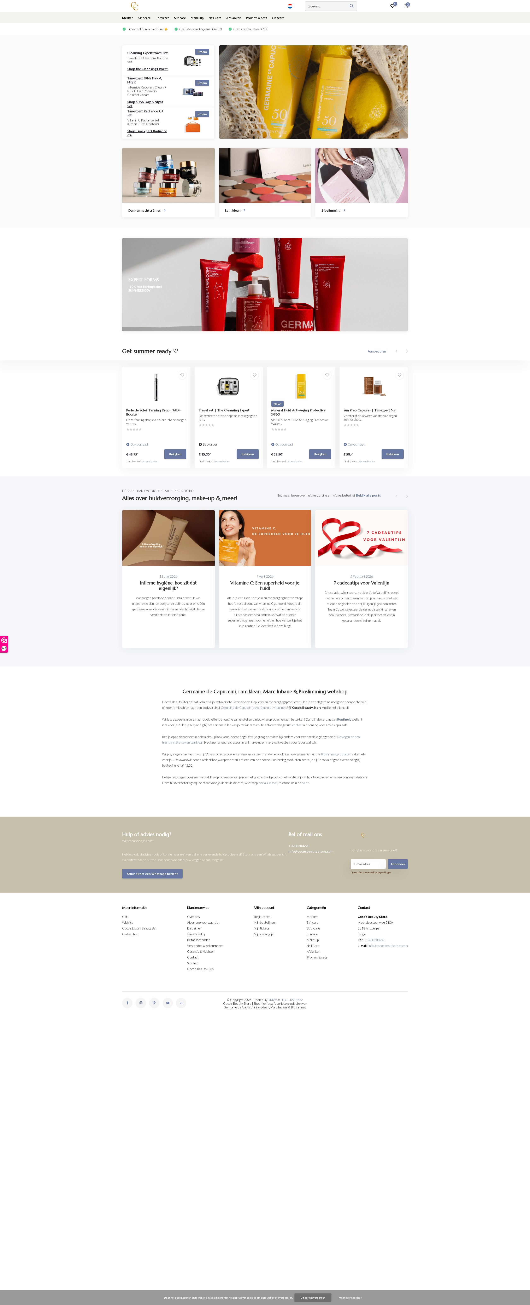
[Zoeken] (352, 6)
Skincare (144, 18)
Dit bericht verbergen (313, 1297)
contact (297, 725)
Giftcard (278, 18)
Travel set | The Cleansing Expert (224, 410)
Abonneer (397, 864)
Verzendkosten (150, 461)
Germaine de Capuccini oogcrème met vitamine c (254, 707)
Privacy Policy (196, 934)
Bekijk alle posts (368, 495)
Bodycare (162, 18)
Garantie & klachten (200, 951)
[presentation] (397, 351)
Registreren (262, 916)
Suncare (180, 18)
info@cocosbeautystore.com (311, 851)
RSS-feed (296, 1000)
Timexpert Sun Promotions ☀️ (147, 29)
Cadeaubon (130, 934)
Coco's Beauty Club (200, 969)
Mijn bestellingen (265, 922)
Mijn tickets (261, 928)
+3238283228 (299, 846)
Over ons (193, 916)
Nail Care (215, 18)
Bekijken (175, 454)
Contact (193, 957)
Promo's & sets (256, 18)
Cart (125, 916)
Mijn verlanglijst (264, 934)
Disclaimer (194, 928)
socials (263, 783)
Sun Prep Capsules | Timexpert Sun (370, 410)
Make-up (197, 18)
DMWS (273, 1000)
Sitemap (192, 963)
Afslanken (233, 18)
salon (305, 783)
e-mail (273, 783)
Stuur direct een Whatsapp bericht (152, 874)
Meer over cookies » (350, 1297)
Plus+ (284, 1000)
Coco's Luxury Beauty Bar (139, 928)
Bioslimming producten (336, 754)
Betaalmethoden (198, 940)
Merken (128, 18)
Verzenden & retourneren (205, 946)
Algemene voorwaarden (203, 922)
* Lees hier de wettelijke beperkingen (371, 872)
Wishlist (127, 922)
